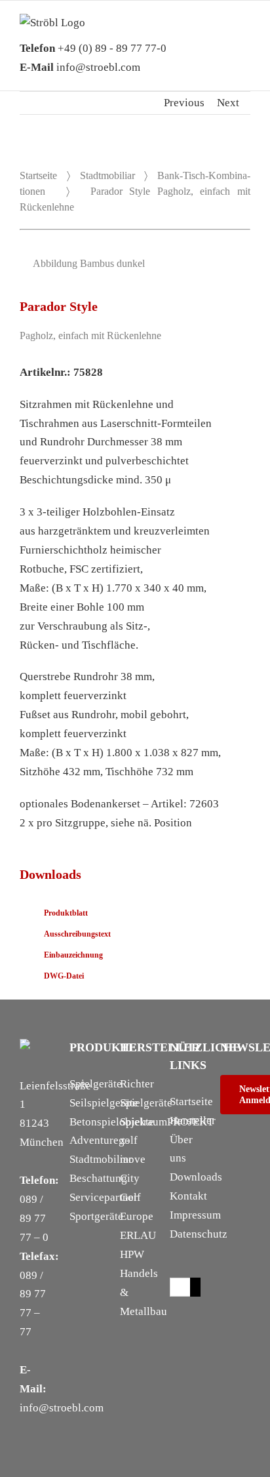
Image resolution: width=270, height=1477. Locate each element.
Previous (184, 102)
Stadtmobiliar (107, 175)
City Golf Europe (136, 1197)
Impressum (195, 1215)
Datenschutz (198, 1234)
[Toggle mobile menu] (245, 34)
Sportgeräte (96, 1216)
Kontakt (188, 1196)
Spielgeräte (95, 1084)
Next (228, 102)
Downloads (196, 1177)
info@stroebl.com (80, 67)
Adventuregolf (103, 1140)
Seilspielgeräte (103, 1103)
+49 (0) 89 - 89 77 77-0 (93, 48)
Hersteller (193, 1120)
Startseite (38, 175)
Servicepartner (103, 1197)
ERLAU (138, 1235)
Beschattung (98, 1178)
